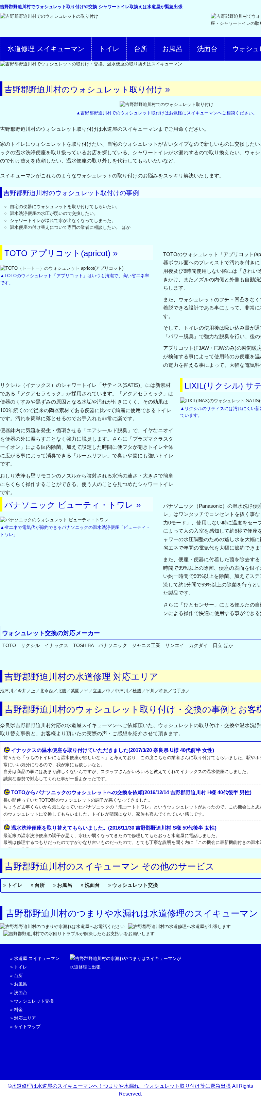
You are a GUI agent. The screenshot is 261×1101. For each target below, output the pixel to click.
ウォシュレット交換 (135, 885)
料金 (18, 1009)
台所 (140, 48)
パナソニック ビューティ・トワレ (69, 504)
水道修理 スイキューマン (45, 48)
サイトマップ (27, 1026)
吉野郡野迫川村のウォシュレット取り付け (83, 89)
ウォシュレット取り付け (69, 129)
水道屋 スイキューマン (36, 958)
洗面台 (207, 48)
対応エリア (25, 1018)
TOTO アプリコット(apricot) (57, 253)
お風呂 (172, 48)
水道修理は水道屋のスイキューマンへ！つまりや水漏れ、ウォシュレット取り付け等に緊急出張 (121, 1086)
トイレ (109, 48)
